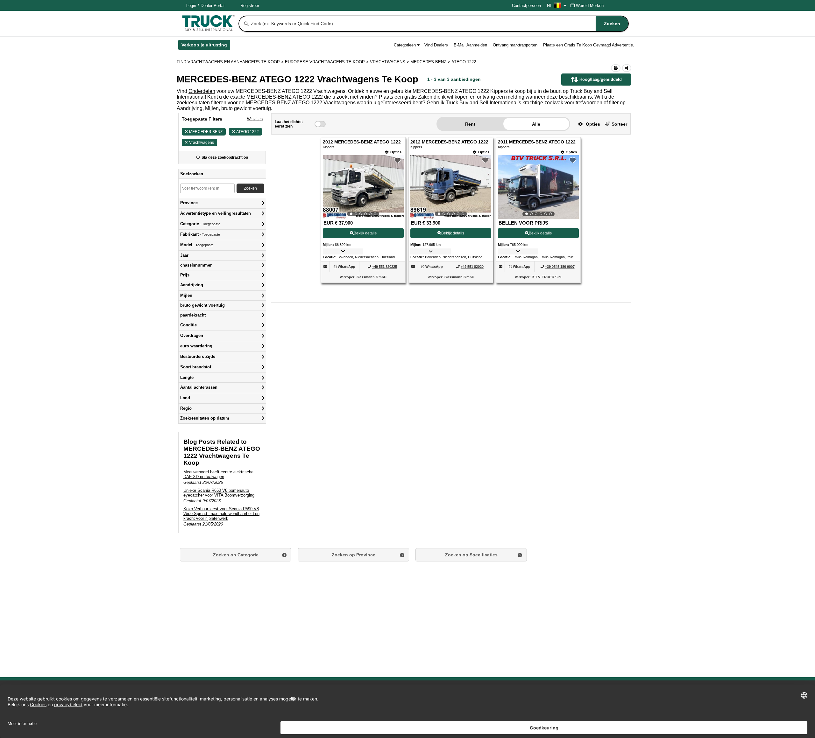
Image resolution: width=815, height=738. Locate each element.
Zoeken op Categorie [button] (236, 554)
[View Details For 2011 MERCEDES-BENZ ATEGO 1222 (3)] (538, 187)
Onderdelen (201, 91)
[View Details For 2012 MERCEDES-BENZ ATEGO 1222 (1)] (363, 187)
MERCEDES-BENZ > (430, 61)
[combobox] (439, 23)
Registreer (249, 5)
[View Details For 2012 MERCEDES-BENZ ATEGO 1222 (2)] (450, 187)
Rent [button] (470, 124)
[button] (586, 124)
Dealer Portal (212, 5)
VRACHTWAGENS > (390, 61)
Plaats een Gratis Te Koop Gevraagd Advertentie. (588, 45)
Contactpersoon (526, 5)
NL (549, 5)
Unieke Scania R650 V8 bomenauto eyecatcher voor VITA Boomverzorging (218, 493)
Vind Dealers (436, 45)
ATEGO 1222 (247, 131)
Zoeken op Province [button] (353, 554)
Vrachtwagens (201, 142)
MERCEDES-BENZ (206, 131)
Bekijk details (365, 233)
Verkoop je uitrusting (205, 46)
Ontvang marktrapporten (515, 45)
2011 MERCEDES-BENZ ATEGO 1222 (537, 142)
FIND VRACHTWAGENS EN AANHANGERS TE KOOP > (231, 61)
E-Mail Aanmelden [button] (470, 45)
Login (191, 5)
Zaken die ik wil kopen (443, 97)
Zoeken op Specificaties (471, 554)
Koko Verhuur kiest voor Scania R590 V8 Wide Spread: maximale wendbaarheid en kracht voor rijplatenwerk (221, 513)
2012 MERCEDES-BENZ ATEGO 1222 (362, 142)
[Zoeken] (246, 24)
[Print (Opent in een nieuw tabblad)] (615, 68)
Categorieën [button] (405, 45)
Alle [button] (536, 124)
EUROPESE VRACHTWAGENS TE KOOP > (327, 61)
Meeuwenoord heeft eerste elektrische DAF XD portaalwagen (218, 474)
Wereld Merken (590, 5)
